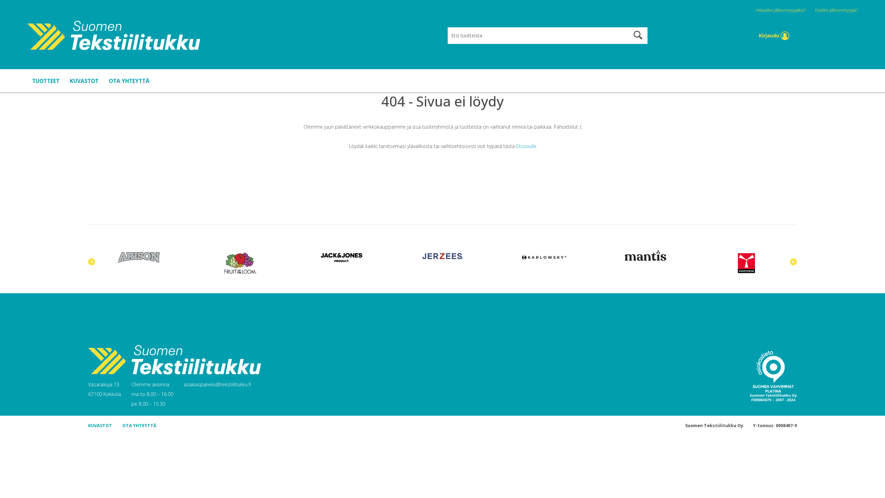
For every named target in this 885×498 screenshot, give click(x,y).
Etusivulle (526, 146)
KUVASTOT (84, 81)
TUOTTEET (45, 81)
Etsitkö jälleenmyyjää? (836, 10)
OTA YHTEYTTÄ (129, 81)
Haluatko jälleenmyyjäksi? (781, 10)
